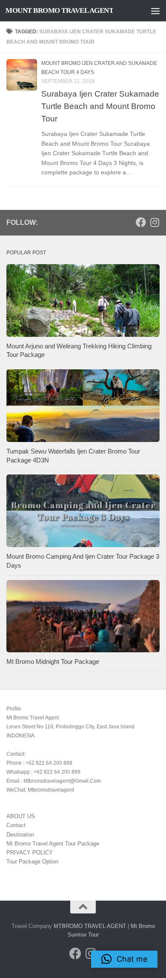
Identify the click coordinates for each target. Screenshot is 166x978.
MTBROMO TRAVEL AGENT (90, 926)
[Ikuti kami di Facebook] (141, 222)
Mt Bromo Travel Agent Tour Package (52, 843)
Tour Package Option (32, 861)
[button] (124, 959)
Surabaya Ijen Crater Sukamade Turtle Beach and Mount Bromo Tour (100, 106)
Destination (20, 834)
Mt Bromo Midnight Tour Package (52, 661)
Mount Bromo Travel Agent (59, 10)
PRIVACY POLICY (29, 852)
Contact (16, 825)
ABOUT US (20, 816)
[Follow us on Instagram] (154, 222)
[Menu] (155, 10)
